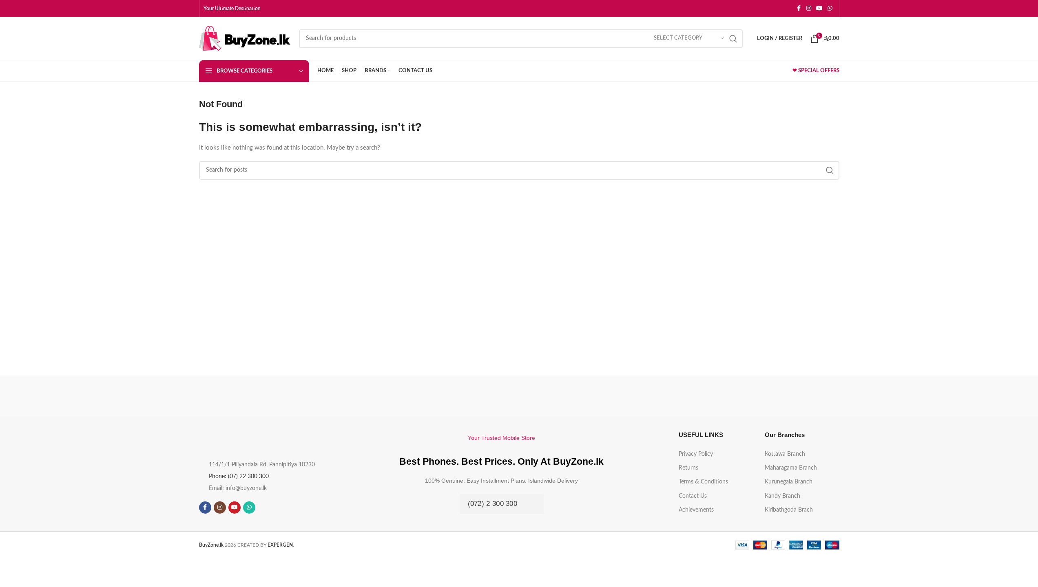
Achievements (696, 510)
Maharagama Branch (791, 468)
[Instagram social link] (809, 8)
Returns (688, 468)
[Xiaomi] (336, 395)
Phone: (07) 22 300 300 (239, 476)
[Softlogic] (793, 395)
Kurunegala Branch (788, 482)
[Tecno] (610, 395)
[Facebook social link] (799, 8)
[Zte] (244, 395)
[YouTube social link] (819, 8)
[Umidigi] (518, 395)
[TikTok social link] (264, 507)
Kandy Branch (782, 496)
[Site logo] (245, 38)
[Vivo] (427, 395)
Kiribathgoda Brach (789, 510)
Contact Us (693, 496)
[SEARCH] (733, 38)
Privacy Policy (696, 454)
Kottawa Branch (785, 454)
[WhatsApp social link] (830, 8)
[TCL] (702, 395)
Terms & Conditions (703, 482)
